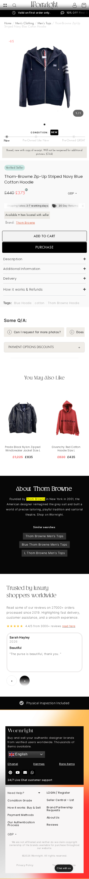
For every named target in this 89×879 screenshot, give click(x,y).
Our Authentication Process (21, 823)
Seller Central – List (60, 800)
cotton (39, 303)
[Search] (14, 5)
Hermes (38, 764)
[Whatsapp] (32, 772)
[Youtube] (18, 772)
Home (8, 23)
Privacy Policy (24, 865)
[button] (44, 289)
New (54, 132)
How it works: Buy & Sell (24, 807)
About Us (53, 817)
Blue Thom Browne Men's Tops (44, 544)
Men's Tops (44, 23)
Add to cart (44, 236)
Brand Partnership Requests (60, 809)
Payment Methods (21, 815)
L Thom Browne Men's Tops (44, 553)
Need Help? (16, 793)
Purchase (44, 247)
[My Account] (74, 5)
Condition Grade (20, 800)
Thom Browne (25, 222)
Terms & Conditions (64, 865)
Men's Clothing (24, 23)
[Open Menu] (5, 5)
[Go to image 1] (44, 124)
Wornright (44, 5)
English (20, 754)
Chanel (13, 764)
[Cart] (83, 5)
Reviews (52, 824)
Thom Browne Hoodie (63, 303)
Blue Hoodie (23, 303)
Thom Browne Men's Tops (44, 536)
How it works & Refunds (23, 289)
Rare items (67, 764)
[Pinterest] (10, 772)
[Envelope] (25, 772)
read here (68, 626)
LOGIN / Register (58, 793)
